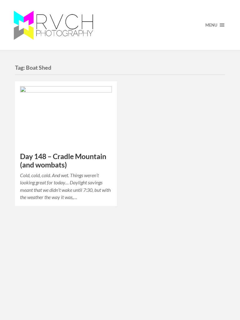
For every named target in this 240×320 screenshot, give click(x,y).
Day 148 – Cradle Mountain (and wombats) (63, 160)
